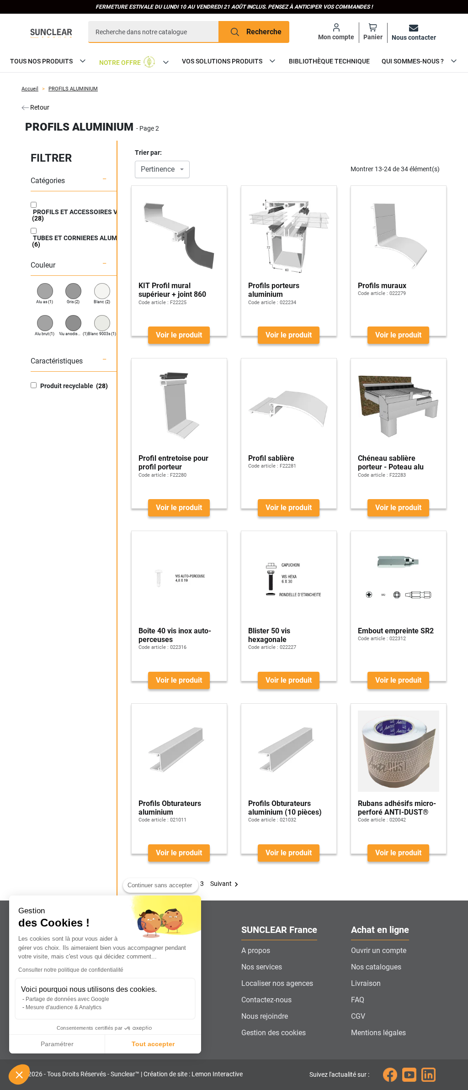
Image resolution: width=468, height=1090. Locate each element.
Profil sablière (271, 458)
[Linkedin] (428, 1074)
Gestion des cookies (273, 1032)
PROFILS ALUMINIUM (73, 89)
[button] (19, 1074)
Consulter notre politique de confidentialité (70, 970)
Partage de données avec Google (67, 999)
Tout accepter (153, 1044)
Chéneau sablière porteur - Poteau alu (391, 462)
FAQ (357, 999)
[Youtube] (409, 1074)
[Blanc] (102, 291)
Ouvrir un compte (378, 950)
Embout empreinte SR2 (396, 631)
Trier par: (148, 152)
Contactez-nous (266, 999)
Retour (39, 107)
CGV (358, 1016)
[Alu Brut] (45, 323)
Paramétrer (57, 1044)
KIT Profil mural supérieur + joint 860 (172, 290)
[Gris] (73, 291)
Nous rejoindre (264, 1016)
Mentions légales (378, 1032)
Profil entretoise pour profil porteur (173, 462)
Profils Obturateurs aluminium (169, 807)
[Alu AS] (45, 291)
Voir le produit (179, 335)
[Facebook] (390, 1074)
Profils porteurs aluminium (273, 290)
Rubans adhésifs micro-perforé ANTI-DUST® (397, 807)
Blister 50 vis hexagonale (269, 635)
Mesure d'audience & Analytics (63, 1007)
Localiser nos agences (277, 983)
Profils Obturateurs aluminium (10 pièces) (285, 807)
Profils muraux (382, 285)
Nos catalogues (376, 967)
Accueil (29, 89)
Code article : (153, 302)
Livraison (366, 983)
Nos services (261, 967)
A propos (255, 950)
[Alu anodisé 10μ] (73, 323)
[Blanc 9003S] (102, 323)
